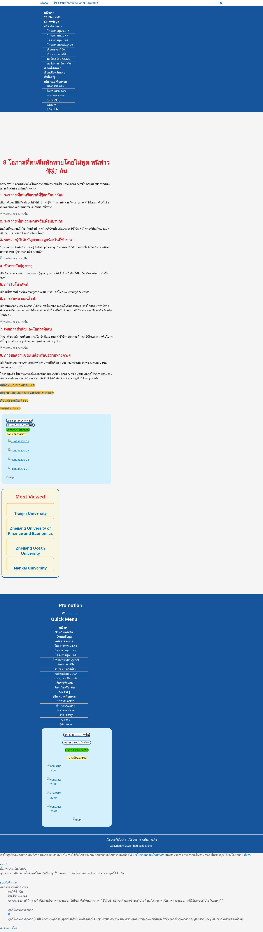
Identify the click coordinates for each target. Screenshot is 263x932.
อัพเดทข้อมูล (51, 21)
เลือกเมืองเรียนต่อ (54, 72)
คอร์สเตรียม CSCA (58, 58)
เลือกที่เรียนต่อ (52, 68)
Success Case (56, 95)
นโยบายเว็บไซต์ (114, 839)
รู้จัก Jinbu (53, 109)
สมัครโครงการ (53, 26)
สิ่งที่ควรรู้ (49, 77)
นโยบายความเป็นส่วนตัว (142, 839)
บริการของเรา (55, 86)
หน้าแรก (49, 12)
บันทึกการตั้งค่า (9, 928)
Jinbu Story (54, 100)
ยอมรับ (4, 864)
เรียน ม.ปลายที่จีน (57, 54)
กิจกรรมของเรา (56, 90)
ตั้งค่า (247, 854)
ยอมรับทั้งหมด (8, 882)
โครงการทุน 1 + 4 (58, 35)
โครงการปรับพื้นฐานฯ (60, 44)
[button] (221, 3)
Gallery (51, 104)
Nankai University (30, 568)
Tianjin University (30, 513)
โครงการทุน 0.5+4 (58, 30)
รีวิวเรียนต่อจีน (52, 17)
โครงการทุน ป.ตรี (57, 40)
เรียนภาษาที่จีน (56, 49)
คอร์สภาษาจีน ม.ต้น (59, 63)
